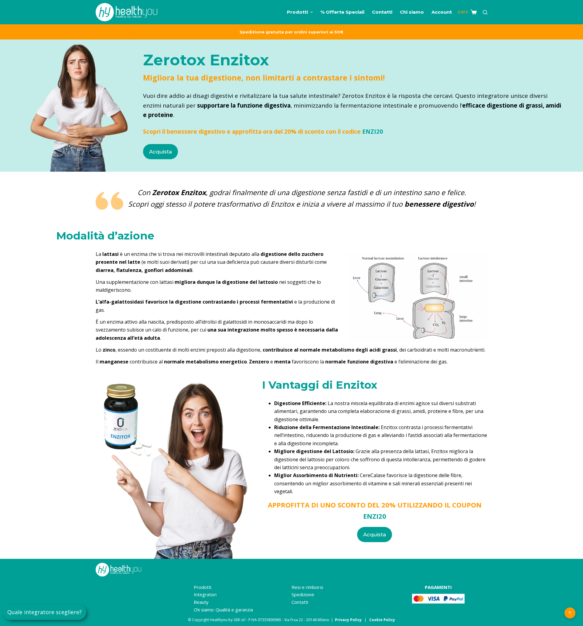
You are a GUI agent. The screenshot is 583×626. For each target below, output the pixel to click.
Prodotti (202, 587)
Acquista (160, 152)
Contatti (300, 602)
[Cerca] (485, 12)
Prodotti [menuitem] (297, 12)
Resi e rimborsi (307, 587)
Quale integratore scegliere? (44, 612)
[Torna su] (569, 612)
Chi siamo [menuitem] (412, 12)
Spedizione (303, 594)
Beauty (201, 602)
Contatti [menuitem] (382, 12)
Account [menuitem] (441, 12)
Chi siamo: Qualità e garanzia (223, 610)
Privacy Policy (348, 619)
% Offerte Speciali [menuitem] (342, 12)
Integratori (205, 594)
